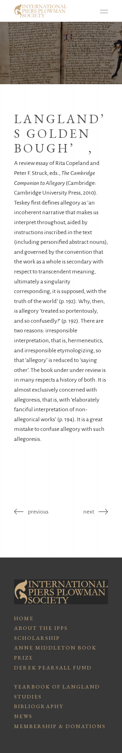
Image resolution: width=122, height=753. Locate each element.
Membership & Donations (60, 726)
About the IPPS (41, 628)
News (23, 716)
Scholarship (37, 638)
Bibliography (39, 706)
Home (24, 618)
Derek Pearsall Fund (53, 667)
